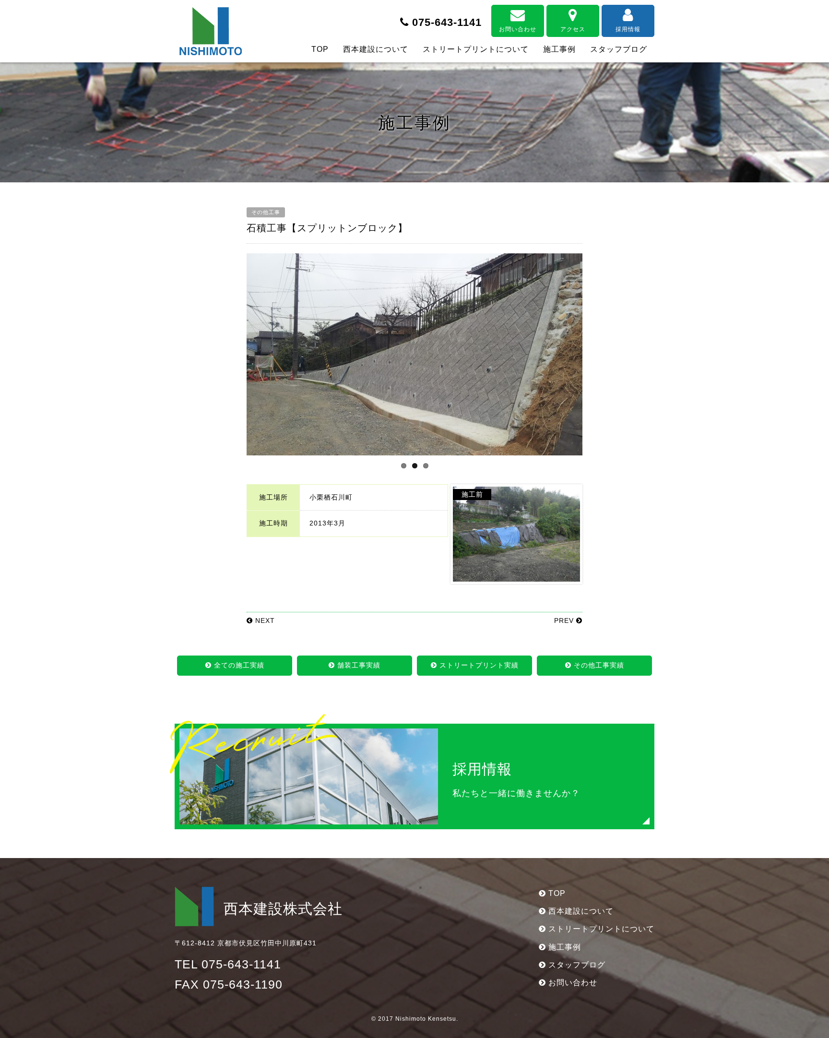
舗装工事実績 (357, 665)
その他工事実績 (597, 665)
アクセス (572, 29)
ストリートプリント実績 (478, 665)
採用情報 (628, 29)
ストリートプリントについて (476, 49)
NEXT (264, 620)
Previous (232, 363)
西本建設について (375, 49)
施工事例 (559, 49)
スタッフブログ (618, 49)
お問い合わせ (517, 29)
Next (598, 363)
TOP (320, 49)
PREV (565, 620)
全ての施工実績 (238, 665)
